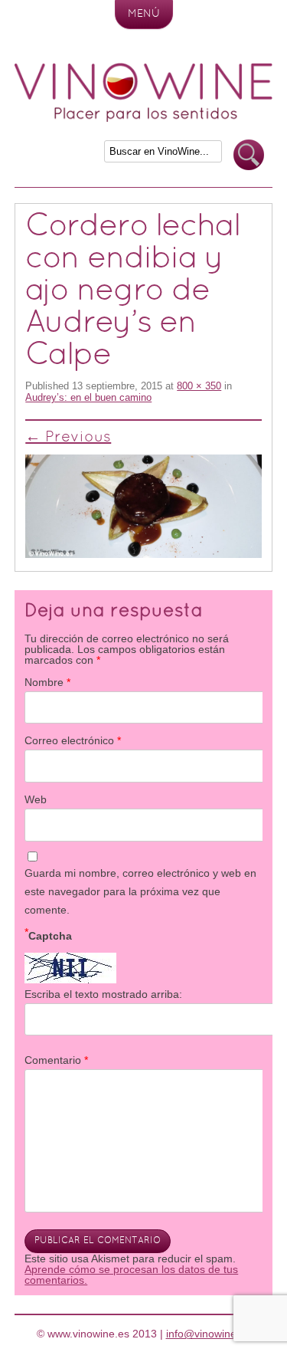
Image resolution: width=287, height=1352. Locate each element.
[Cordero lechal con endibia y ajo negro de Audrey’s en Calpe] (143, 506)
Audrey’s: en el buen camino (88, 397)
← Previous (68, 438)
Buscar (249, 155)
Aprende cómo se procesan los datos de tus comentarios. (131, 1274)
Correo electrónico (72, 740)
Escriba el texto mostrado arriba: (103, 994)
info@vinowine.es (208, 1333)
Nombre (47, 682)
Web (35, 799)
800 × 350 (199, 386)
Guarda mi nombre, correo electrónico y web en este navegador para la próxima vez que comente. (140, 891)
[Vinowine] (144, 118)
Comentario (56, 1060)
